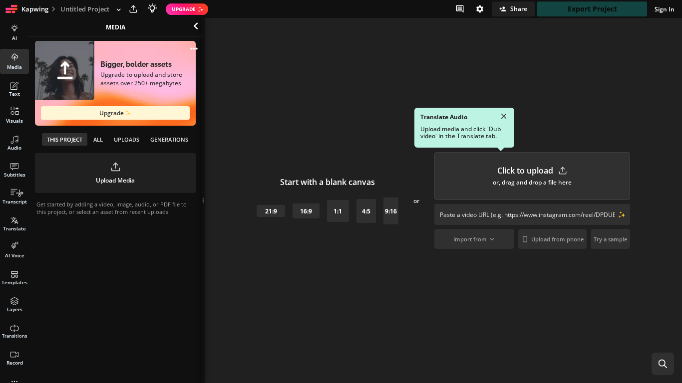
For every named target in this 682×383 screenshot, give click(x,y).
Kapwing (34, 8)
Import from (470, 239)
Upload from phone (557, 239)
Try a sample (610, 239)
